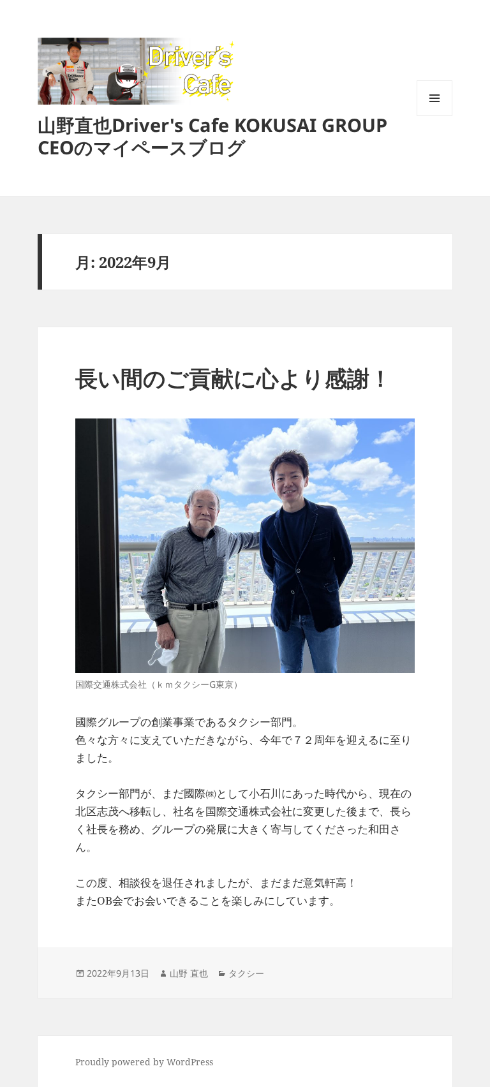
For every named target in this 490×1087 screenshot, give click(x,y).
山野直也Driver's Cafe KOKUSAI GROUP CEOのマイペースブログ (212, 135)
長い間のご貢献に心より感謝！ (233, 378)
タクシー (246, 973)
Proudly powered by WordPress (144, 1062)
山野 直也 (189, 973)
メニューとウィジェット (434, 115)
